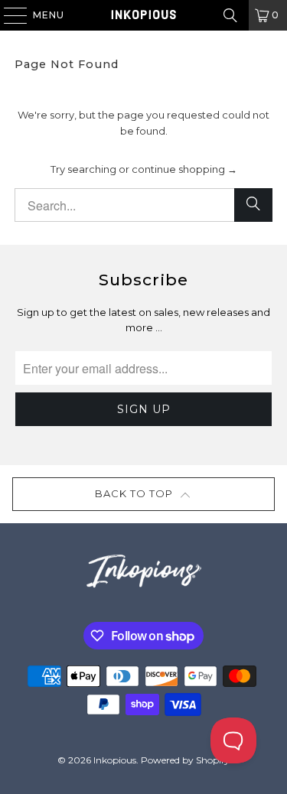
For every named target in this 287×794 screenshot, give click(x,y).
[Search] (230, 15)
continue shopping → (184, 169)
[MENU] (8, 15)
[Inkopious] (144, 15)
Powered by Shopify (185, 760)
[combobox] (143, 205)
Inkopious (114, 760)
